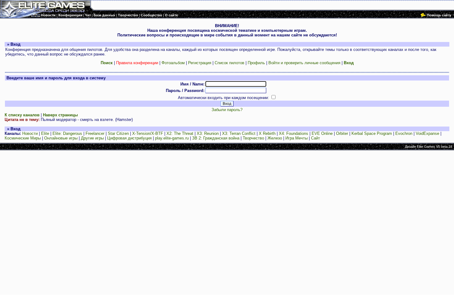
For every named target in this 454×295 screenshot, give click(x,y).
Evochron (403, 133)
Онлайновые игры (61, 138)
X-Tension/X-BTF (147, 133)
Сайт (315, 138)
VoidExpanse (427, 133)
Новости (30, 133)
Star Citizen (118, 133)
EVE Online (322, 133)
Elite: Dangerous (67, 133)
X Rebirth (267, 133)
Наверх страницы (60, 115)
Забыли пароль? (227, 109)
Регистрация (199, 62)
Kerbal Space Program (371, 133)
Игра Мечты (296, 138)
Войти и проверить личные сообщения (304, 62)
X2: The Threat (179, 133)
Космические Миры (23, 138)
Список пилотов (229, 62)
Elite (45, 133)
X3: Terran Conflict (238, 133)
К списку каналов (22, 115)
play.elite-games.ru (172, 138)
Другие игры (92, 138)
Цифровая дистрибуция (129, 138)
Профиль (256, 62)
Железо (274, 138)
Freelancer (95, 133)
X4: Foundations (293, 133)
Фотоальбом (173, 62)
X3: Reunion (208, 133)
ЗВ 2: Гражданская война (215, 138)
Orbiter (342, 133)
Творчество (253, 138)
